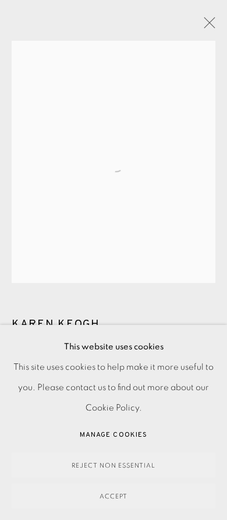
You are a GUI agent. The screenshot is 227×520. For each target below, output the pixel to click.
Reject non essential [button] (113, 465)
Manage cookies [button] (113, 435)
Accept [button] (113, 496)
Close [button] (206, 26)
